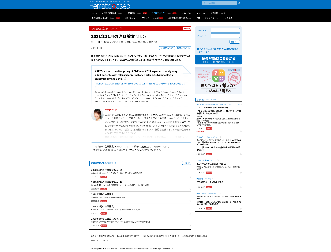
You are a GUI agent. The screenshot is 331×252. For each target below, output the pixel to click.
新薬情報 (204, 179)
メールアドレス (203, 30)
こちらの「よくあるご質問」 (227, 49)
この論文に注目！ (207, 160)
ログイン (145, 146)
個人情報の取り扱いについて (128, 236)
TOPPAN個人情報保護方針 (153, 236)
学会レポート (208, 137)
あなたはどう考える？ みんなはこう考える (218, 104)
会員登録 (94, 240)
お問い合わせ (202, 236)
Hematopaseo (110, 4)
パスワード (201, 36)
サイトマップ (174, 236)
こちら (138, 150)
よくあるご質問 (188, 236)
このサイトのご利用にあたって (102, 236)
